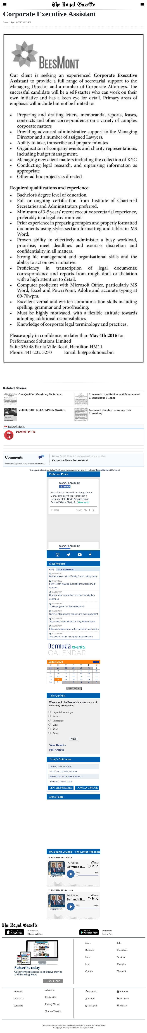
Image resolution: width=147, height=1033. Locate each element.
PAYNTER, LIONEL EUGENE (63, 771)
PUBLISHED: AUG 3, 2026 (60, 857)
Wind (55, 729)
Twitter (90, 998)
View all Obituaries (61, 787)
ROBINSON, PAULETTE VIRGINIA (66, 776)
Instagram (92, 1005)
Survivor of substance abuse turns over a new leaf (73, 614)
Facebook (92, 991)
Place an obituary (87, 787)
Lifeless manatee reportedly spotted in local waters (74, 629)
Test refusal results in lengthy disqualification (71, 636)
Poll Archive (56, 749)
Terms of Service (102, 470)
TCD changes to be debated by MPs (66, 606)
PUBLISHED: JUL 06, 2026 (60, 890)
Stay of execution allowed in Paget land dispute (72, 621)
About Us (18, 991)
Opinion (89, 971)
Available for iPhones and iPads (35, 932)
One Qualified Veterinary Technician (40, 394)
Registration (51, 997)
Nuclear (56, 716)
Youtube (123, 991)
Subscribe (18, 1005)
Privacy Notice (52, 1004)
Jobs (119, 942)
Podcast (123, 1005)
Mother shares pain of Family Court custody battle (73, 576)
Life (87, 964)
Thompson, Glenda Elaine (61, 781)
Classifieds (122, 949)
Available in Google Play (107, 932)
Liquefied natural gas (63, 712)
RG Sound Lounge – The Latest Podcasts (74, 851)
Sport (88, 957)
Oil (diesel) (58, 720)
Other (55, 733)
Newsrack (121, 971)
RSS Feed (124, 998)
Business (89, 949)
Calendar (121, 964)
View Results (57, 745)
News (88, 942)
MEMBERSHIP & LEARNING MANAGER (41, 410)
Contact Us (19, 998)
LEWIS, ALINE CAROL (61, 766)
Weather (121, 957)
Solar (55, 724)
